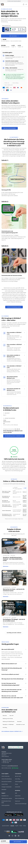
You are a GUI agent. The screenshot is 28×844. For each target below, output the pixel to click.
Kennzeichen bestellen (7, 781)
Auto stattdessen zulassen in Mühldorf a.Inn (11, 731)
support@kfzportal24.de (12, 765)
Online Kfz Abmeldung (7, 778)
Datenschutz (18, 795)
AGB (16, 793)
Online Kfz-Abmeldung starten (14, 307)
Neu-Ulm (11, 715)
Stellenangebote (18, 781)
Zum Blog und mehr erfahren (14, 632)
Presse (16, 784)
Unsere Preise (5, 784)
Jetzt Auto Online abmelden (10, 128)
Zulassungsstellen (6, 805)
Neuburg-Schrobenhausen (8, 721)
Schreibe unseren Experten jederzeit (14, 1)
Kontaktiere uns (5, 795)
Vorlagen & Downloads (6, 786)
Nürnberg (5, 727)
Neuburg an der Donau (8, 718)
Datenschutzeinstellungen (21, 803)
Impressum (17, 801)
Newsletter (4, 789)
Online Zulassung (5, 776)
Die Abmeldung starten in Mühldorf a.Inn (14, 436)
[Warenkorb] (24, 4)
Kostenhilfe (17, 786)
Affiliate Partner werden (7, 798)
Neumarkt (19, 721)
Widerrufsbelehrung (19, 798)
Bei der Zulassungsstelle (18, 488)
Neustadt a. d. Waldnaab (8, 724)
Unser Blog (17, 778)
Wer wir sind (18, 776)
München (5, 715)
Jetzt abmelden (13, 36)
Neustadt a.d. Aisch (20, 724)
